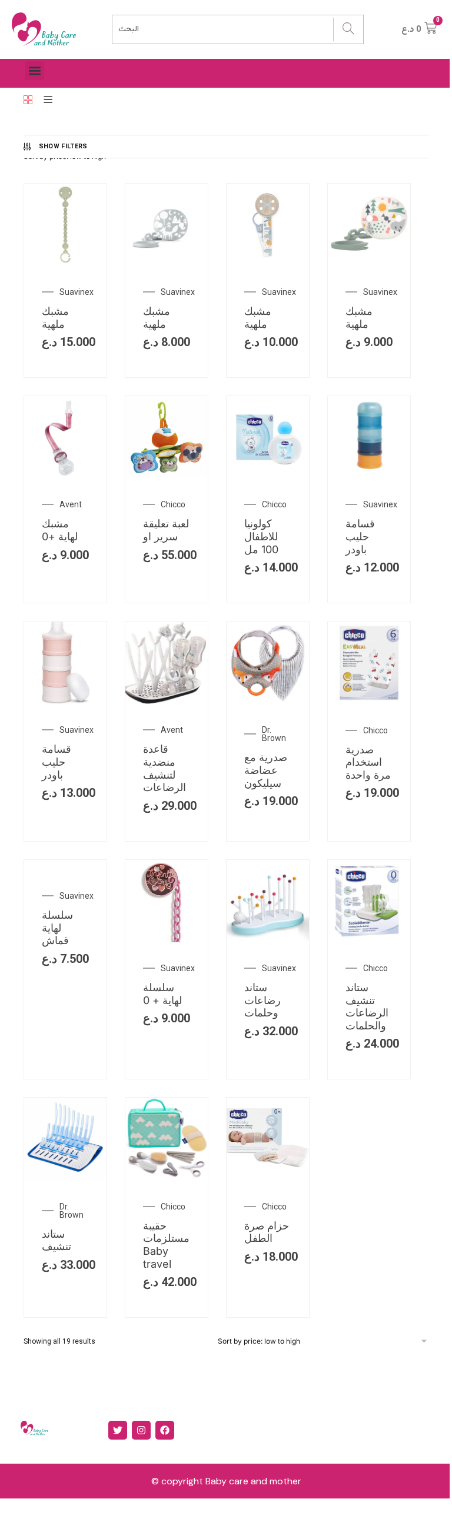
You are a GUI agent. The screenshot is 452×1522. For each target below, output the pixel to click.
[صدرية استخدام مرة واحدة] (369, 701)
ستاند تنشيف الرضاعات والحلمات (366, 1006)
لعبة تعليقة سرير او (166, 530)
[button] (34, 70)
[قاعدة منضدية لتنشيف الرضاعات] (166, 701)
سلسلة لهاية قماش (57, 927)
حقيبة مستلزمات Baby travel (166, 1244)
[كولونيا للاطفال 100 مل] (268, 475)
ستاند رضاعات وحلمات (262, 1000)
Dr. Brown (274, 734)
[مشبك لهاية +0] (65, 475)
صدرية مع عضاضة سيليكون (265, 770)
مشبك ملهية (55, 317)
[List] (48, 100)
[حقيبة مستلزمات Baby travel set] (166, 1177)
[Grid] (28, 100)
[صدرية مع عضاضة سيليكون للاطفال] (268, 701)
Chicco (173, 504)
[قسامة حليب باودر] (369, 475)
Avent (70, 504)
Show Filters (63, 146)
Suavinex (76, 292)
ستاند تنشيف (56, 1240)
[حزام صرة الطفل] (268, 1177)
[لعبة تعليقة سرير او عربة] (166, 475)
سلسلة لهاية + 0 (162, 993)
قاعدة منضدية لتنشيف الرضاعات (164, 768)
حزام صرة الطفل (266, 1232)
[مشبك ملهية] (65, 263)
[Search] (348, 29)
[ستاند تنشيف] (65, 1177)
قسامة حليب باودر (360, 536)
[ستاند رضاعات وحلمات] (268, 939)
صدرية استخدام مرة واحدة (368, 762)
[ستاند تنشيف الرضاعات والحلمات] (369, 939)
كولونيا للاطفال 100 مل (261, 536)
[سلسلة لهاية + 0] (166, 939)
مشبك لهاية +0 (60, 530)
